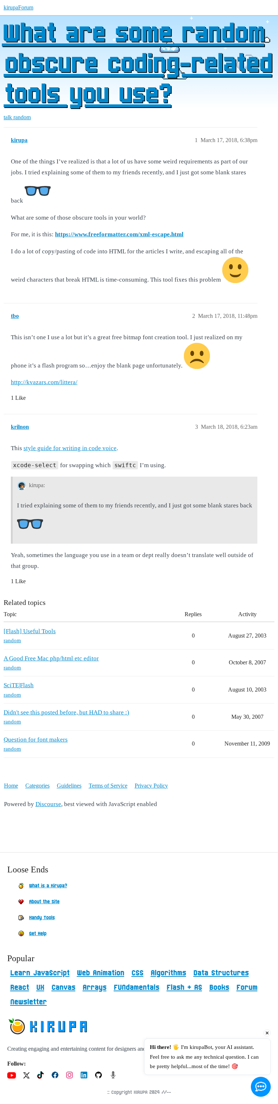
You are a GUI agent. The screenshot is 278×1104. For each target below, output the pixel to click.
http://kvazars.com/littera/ (44, 382)
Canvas (63, 987)
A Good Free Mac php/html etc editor (51, 658)
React (19, 987)
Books (219, 987)
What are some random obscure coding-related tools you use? (137, 65)
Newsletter (28, 1002)
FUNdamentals (136, 987)
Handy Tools (42, 918)
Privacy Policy (151, 786)
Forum (246, 987)
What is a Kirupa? (48, 886)
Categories (37, 786)
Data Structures (221, 973)
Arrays (94, 987)
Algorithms (168, 973)
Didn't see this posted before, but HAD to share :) (66, 712)
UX (40, 987)
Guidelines (69, 786)
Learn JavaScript (40, 973)
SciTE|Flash (19, 685)
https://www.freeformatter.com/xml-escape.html (119, 234)
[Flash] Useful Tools (30, 631)
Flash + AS (184, 987)
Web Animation (100, 973)
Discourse (48, 804)
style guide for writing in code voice (70, 448)
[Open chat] (261, 1087)
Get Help (37, 934)
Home (11, 786)
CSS (137, 973)
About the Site (44, 902)
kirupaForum (18, 7)
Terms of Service (108, 786)
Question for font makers (36, 739)
